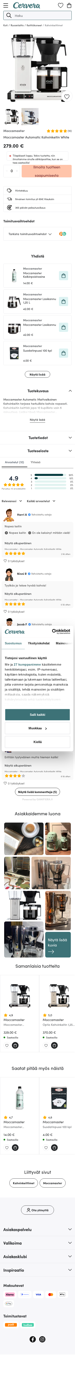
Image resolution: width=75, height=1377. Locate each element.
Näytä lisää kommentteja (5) (37, 792)
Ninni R (22, 573)
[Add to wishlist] (66, 96)
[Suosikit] (60, 5)
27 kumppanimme (27, 664)
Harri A (22, 514)
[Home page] (26, 7)
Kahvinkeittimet (23, 1183)
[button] (9, 15)
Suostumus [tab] (13, 643)
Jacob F (22, 624)
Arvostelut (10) (14, 462)
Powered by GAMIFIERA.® (37, 799)
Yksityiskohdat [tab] (39, 643)
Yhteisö (35, 462)
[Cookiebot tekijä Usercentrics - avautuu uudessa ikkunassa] (53, 631)
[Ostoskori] (69, 5)
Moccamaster (52, 1183)
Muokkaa (35, 728)
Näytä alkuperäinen (18, 543)
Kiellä (38, 741)
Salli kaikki (37, 714)
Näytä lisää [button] (37, 374)
